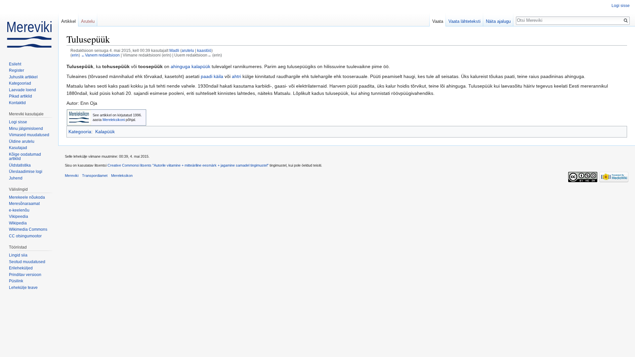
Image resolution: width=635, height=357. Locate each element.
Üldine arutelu (21, 141)
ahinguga (180, 66)
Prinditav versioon (25, 274)
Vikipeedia (18, 216)
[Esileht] (29, 26)
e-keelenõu (19, 210)
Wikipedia (18, 223)
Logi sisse (621, 5)
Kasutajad (18, 147)
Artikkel (68, 21)
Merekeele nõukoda (27, 197)
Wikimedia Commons (28, 229)
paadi (206, 76)
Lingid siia (18, 255)
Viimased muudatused (29, 135)
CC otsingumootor (25, 236)
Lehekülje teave (23, 287)
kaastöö (204, 50)
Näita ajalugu (498, 21)
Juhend (15, 178)
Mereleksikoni (114, 120)
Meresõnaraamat (24, 203)
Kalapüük (105, 131)
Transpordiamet (94, 176)
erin (75, 55)
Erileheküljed (21, 268)
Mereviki (71, 176)
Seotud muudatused (27, 261)
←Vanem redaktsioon (100, 55)
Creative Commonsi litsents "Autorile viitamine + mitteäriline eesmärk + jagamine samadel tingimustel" (188, 165)
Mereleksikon (122, 176)
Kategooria (79, 131)
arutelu (188, 50)
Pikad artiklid (20, 96)
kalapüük (200, 66)
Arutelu (88, 21)
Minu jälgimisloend (26, 128)
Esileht (15, 64)
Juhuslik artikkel (23, 77)
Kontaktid (17, 102)
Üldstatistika (20, 165)
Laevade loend (22, 90)
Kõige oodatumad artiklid (25, 156)
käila (218, 76)
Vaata (437, 21)
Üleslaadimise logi (25, 171)
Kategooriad (20, 83)
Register (16, 70)
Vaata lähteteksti (464, 21)
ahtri (236, 76)
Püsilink (16, 281)
